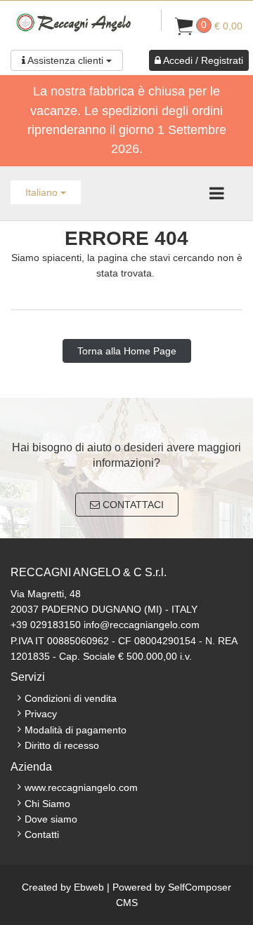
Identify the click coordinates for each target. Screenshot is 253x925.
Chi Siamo (47, 803)
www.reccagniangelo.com (81, 787)
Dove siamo (51, 819)
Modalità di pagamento (75, 730)
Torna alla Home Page (126, 351)
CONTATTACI (132, 504)
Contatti (42, 834)
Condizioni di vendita (71, 698)
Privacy (41, 713)
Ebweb (89, 887)
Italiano (42, 192)
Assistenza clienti (65, 60)
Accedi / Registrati (202, 60)
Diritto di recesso (62, 745)
